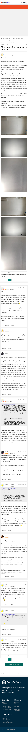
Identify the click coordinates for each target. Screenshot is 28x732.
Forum (3, 702)
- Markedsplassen (6, 706)
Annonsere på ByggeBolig (7, 722)
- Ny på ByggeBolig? (6, 707)
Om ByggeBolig (5, 716)
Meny (24, 2)
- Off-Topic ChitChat (6, 709)
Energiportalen (17, 710)
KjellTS (6, 536)
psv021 (6, 353)
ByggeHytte (16, 706)
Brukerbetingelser (6, 721)
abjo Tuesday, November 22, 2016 (8, 614)
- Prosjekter (4, 703)
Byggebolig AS (10, 729)
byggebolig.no (17, 690)
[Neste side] (19, 280)
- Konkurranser (5, 705)
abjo (6, 287)
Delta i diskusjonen (14, 664)
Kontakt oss (4, 718)
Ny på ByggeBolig (5, 719)
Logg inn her (7, 276)
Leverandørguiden (18, 707)
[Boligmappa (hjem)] (5, 2)
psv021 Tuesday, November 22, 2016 (9, 404)
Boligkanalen (17, 705)
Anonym (6, 53)
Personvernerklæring (6, 723)
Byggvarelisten (17, 709)
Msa (5, 639)
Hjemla (15, 703)
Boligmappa (16, 702)
